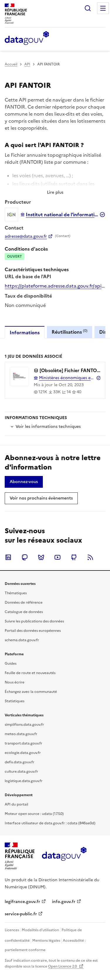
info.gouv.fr (63, 902)
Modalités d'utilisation (40, 930)
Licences (12, 930)
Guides (10, 663)
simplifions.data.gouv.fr (24, 724)
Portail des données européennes (33, 630)
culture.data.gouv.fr (21, 771)
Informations (25, 332)
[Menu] (103, 8)
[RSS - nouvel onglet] (90, 557)
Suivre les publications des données (34, 621)
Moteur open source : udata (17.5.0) (34, 813)
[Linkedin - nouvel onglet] (8, 557)
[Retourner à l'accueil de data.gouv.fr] (27, 38)
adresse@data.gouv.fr (26, 236)
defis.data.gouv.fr (19, 762)
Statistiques (14, 701)
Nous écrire (14, 682)
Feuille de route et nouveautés (30, 673)
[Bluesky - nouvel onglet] (41, 557)
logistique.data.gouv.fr (24, 781)
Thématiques (16, 593)
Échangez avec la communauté (31, 691)
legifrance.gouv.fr (22, 902)
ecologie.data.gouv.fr (23, 752)
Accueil (11, 64)
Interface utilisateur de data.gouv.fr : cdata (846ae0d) (50, 823)
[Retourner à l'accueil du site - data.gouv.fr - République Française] (64, 856)
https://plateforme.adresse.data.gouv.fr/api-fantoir (55, 285)
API (27, 64)
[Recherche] (88, 8)
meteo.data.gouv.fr (21, 734)
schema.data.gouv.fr (22, 640)
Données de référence (24, 602)
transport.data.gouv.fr (23, 743)
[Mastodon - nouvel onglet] (25, 557)
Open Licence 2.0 (63, 966)
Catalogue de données (24, 612)
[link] (24, 482)
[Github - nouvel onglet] (74, 557)
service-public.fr (21, 914)
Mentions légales (46, 940)
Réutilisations (69, 331)
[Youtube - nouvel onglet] (57, 557)
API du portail (16, 804)
